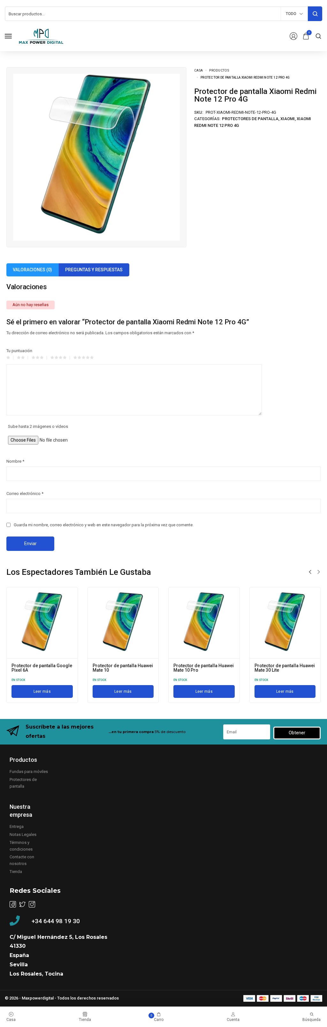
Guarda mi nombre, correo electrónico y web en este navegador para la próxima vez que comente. (104, 525)
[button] (310, 572)
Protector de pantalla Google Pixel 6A (41, 668)
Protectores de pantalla (250, 118)
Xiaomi (287, 118)
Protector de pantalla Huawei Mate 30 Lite (285, 668)
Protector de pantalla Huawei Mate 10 (123, 668)
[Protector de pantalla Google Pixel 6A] (42, 622)
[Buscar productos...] (315, 13)
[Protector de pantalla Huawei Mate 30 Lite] (285, 622)
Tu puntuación (19, 350)
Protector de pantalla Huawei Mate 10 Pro (203, 668)
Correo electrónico (24, 493)
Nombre (15, 461)
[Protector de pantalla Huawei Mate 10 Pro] (204, 622)
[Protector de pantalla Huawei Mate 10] (123, 622)
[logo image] (41, 35)
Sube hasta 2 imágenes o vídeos (38, 426)
